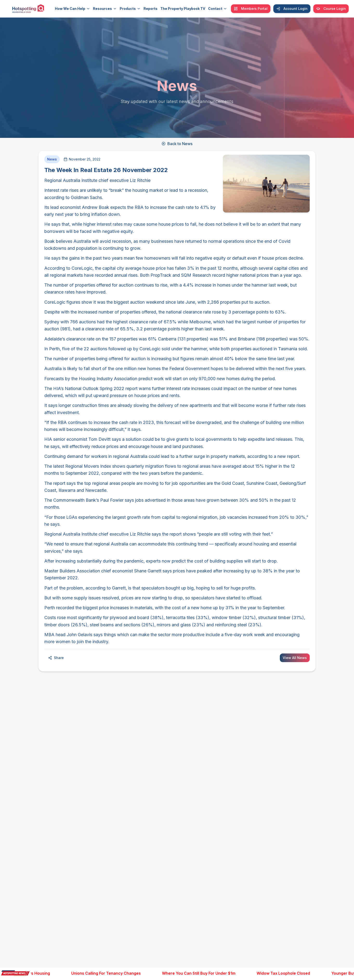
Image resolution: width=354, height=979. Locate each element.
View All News (295, 658)
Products (128, 8)
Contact (215, 8)
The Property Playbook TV (182, 8)
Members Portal (254, 8)
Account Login (295, 8)
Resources (102, 8)
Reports (150, 8)
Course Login (334, 8)
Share (59, 658)
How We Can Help (70, 8)
